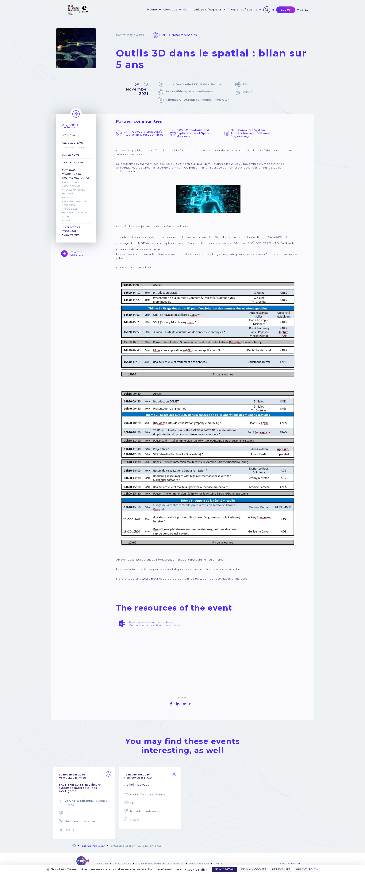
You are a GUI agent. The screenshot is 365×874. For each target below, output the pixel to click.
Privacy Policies (199, 863)
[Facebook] (171, 704)
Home (152, 9)
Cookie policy (175, 863)
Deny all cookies (253, 869)
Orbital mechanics (93, 846)
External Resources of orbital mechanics (76, 174)
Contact (220, 863)
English (296, 863)
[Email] (191, 704)
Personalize (281, 869)
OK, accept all (224, 869)
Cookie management (148, 863)
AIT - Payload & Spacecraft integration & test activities (143, 133)
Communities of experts (202, 9)
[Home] (83, 862)
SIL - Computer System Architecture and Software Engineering (250, 133)
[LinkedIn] (178, 704)
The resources (72, 162)
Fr (301, 10)
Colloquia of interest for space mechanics (73, 190)
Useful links (71, 182)
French (284, 863)
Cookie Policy (197, 869)
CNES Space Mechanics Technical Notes (75, 213)
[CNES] (78, 14)
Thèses (68, 220)
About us (170, 9)
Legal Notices (122, 863)
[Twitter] (184, 704)
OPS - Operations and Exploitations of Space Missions (193, 133)
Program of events (242, 9)
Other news (70, 154)
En (306, 10)
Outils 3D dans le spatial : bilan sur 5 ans (136, 846)
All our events (73, 142)
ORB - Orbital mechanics (178, 35)
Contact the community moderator (71, 231)
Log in (285, 9)
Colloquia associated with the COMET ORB (74, 201)
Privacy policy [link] (307, 869)
